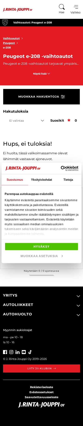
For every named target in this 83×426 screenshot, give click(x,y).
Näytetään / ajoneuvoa (41, 270)
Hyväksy (41, 246)
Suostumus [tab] (15, 179)
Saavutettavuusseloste (41, 397)
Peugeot (9, 42)
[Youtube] (24, 351)
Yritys (10, 295)
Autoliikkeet (18, 305)
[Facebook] (5, 351)
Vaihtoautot (11, 38)
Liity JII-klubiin (39, 368)
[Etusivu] (16, 9)
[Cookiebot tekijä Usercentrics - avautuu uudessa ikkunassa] (60, 168)
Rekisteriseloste (41, 387)
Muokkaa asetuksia (39, 256)
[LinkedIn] (18, 351)
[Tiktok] (30, 351)
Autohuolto (17, 314)
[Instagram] (11, 351)
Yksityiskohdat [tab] (41, 179)
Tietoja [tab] (68, 179)
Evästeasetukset (41, 392)
